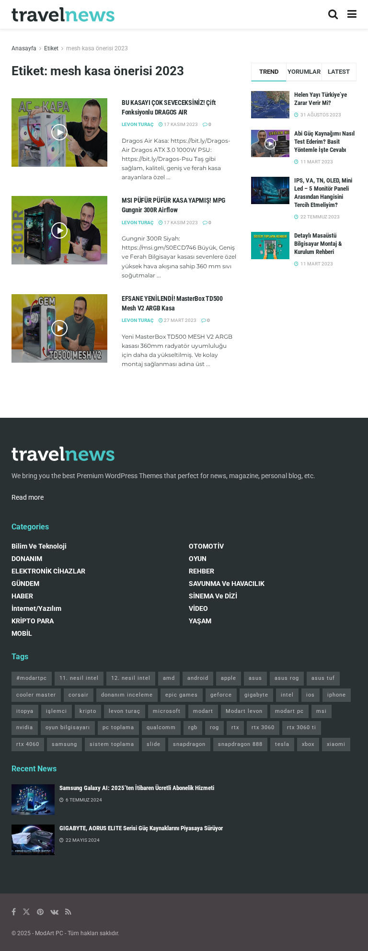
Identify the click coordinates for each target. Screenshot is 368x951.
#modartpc (31, 678)
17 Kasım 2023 (180, 124)
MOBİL (22, 633)
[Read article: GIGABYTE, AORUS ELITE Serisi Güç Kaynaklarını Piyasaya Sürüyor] (33, 840)
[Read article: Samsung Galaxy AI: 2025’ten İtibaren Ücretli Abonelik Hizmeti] (33, 799)
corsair (79, 695)
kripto (88, 711)
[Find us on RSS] (68, 911)
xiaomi (336, 744)
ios (310, 695)
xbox (308, 744)
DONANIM (27, 558)
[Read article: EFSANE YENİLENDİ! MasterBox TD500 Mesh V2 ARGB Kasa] (59, 328)
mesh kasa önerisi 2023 (97, 48)
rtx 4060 (27, 744)
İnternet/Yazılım (36, 608)
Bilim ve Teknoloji (39, 546)
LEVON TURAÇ (138, 124)
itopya (25, 711)
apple (228, 678)
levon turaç (124, 711)
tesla (282, 744)
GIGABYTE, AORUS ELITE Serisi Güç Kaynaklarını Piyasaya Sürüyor (141, 828)
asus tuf (323, 678)
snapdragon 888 (240, 744)
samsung (64, 744)
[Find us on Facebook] (14, 911)
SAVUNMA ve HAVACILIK (226, 583)
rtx (235, 727)
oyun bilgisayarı (68, 727)
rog (214, 727)
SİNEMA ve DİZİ (213, 596)
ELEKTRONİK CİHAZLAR (48, 571)
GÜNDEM (25, 583)
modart (203, 711)
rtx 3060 (263, 727)
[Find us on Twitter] (26, 911)
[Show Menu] (351, 14)
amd (169, 678)
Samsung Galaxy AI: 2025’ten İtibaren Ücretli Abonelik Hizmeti (136, 787)
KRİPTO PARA (33, 621)
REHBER (201, 571)
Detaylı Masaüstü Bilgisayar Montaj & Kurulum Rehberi (318, 243)
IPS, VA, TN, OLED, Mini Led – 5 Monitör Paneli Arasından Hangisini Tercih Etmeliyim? (323, 192)
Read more (28, 497)
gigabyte (256, 695)
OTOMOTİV (206, 546)
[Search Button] (333, 14)
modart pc (289, 711)
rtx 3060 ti (301, 727)
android (197, 678)
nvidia (24, 727)
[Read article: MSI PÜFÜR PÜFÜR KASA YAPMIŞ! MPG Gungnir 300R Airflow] (59, 230)
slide (154, 744)
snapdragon (189, 744)
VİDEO (198, 608)
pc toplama (118, 727)
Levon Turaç (138, 320)
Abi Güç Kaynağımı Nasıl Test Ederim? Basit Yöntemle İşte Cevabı (324, 141)
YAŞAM (200, 621)
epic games (181, 695)
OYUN (198, 558)
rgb (192, 727)
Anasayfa (24, 48)
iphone (336, 695)
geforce (221, 695)
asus (255, 678)
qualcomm (161, 727)
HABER (22, 596)
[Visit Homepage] (63, 14)
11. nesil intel (79, 678)
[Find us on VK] (54, 911)
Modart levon (244, 711)
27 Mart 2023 (179, 320)
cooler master (36, 695)
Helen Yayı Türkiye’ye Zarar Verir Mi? (320, 98)
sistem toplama (112, 744)
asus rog (287, 678)
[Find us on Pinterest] (40, 911)
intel (287, 695)
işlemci (56, 711)
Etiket (51, 48)
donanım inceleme (127, 695)
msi (321, 711)
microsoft (167, 711)
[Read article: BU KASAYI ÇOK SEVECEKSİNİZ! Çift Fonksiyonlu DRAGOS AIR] (59, 132)
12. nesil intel (130, 678)
